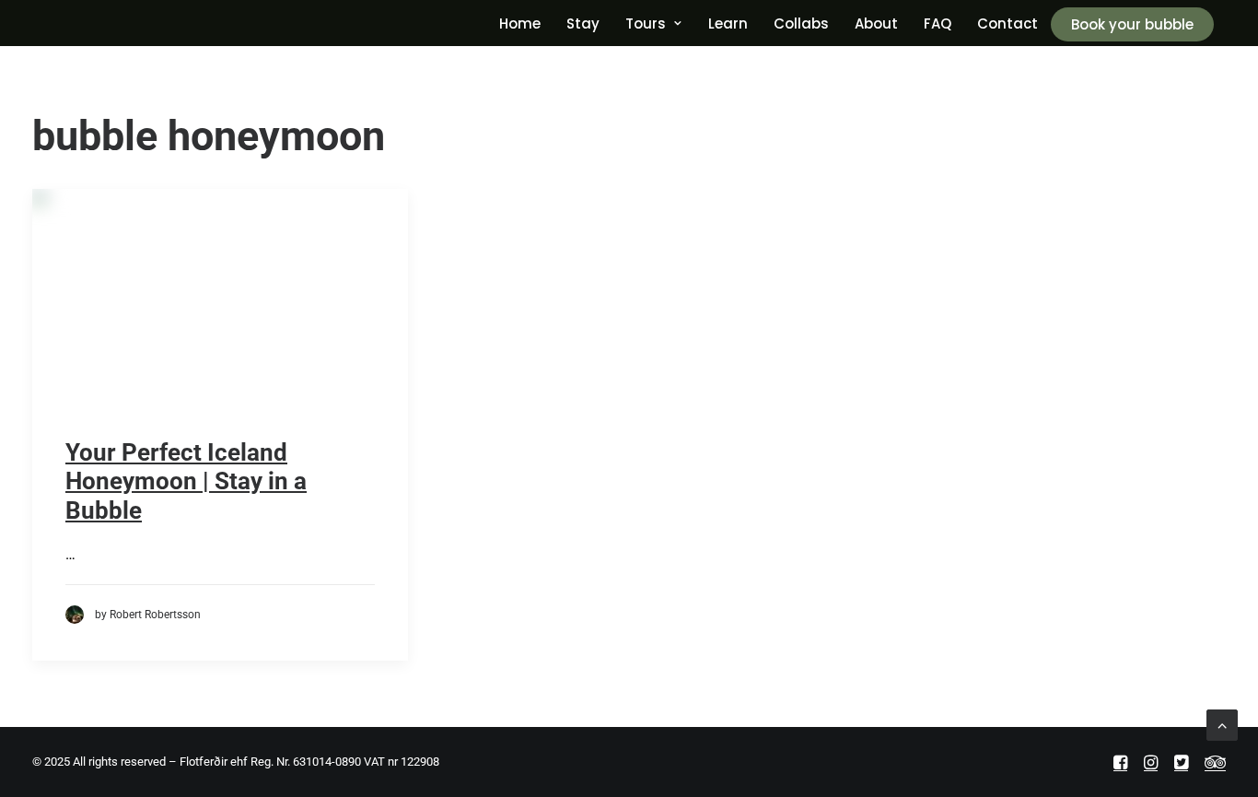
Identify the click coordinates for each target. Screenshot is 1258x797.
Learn (728, 23)
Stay (583, 23)
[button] (220, 314)
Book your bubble (1132, 24)
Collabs (801, 23)
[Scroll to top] (1222, 724)
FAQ (937, 23)
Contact (1007, 23)
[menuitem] (519, 23)
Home (520, 23)
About (876, 23)
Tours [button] (645, 23)
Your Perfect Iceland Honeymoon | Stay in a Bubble (186, 481)
